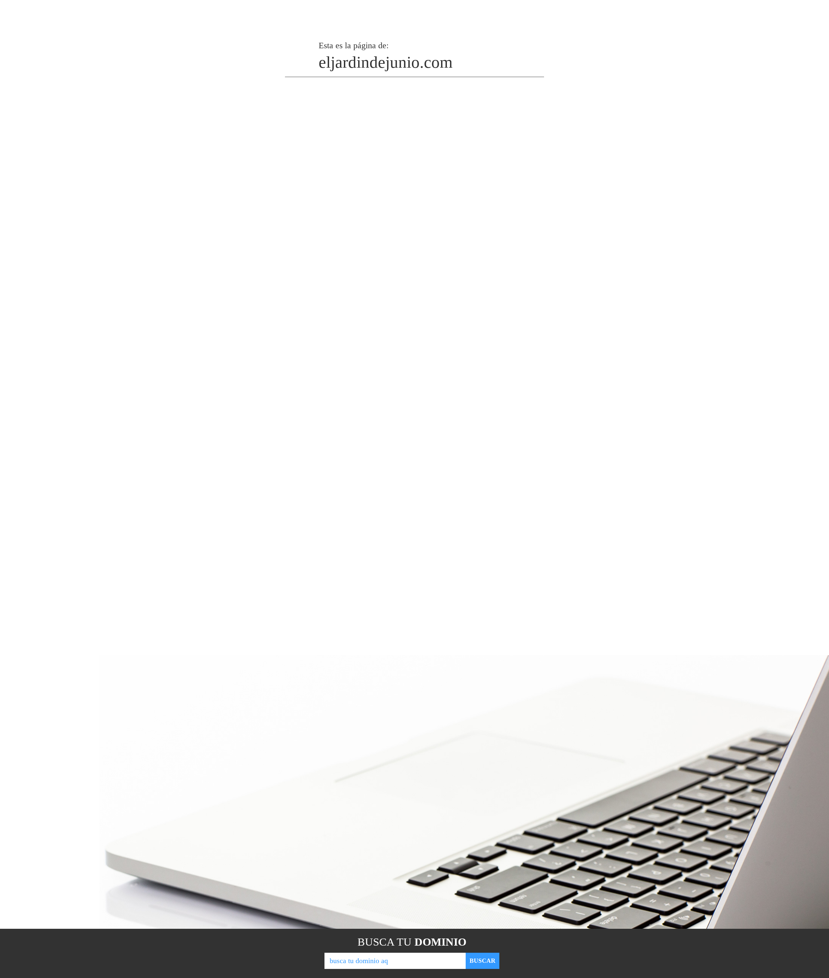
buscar (482, 960)
